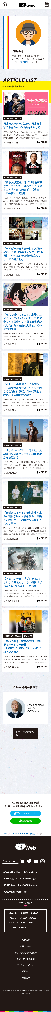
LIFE (11, 923)
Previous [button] (4, 708)
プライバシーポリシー (25, 965)
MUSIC (24, 913)
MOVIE (34, 913)
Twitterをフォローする (27, 813)
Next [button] (44, 708)
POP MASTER (26, 62)
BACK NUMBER (25, 923)
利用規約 (25, 978)
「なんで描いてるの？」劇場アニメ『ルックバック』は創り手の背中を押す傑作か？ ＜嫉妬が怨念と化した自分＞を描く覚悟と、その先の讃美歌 (22, 322)
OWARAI (13, 913)
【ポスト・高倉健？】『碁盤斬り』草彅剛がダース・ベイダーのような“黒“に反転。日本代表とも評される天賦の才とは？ (22, 389)
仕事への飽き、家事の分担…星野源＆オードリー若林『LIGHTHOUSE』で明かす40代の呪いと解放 (22, 646)
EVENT (22, 928)
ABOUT (25, 940)
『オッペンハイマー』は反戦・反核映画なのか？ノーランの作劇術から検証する (22, 453)
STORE (12, 928)
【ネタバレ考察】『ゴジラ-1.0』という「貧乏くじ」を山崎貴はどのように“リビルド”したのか (22, 582)
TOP (5, 834)
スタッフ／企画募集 (25, 959)
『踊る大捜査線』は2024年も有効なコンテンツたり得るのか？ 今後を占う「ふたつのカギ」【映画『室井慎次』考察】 (22, 188)
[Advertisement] (25, 767)
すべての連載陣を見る (25, 733)
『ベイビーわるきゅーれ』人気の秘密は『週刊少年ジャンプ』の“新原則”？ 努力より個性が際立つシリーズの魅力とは (23, 254)
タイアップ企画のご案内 (25, 953)
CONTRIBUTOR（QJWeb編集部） (23, 834)
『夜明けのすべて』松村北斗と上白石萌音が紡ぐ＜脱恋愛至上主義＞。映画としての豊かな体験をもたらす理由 (22, 518)
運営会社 (25, 972)
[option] (25, 708)
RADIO (23, 918)
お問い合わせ (25, 947)
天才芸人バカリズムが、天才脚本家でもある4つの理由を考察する (22, 125)
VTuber (13, 918)
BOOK (32, 918)
